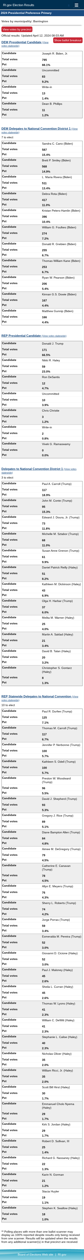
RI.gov (62, 1254)
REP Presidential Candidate (33, 335)
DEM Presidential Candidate (25, 44)
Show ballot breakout (67, 40)
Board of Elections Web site (35, 1254)
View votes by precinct (17, 29)
